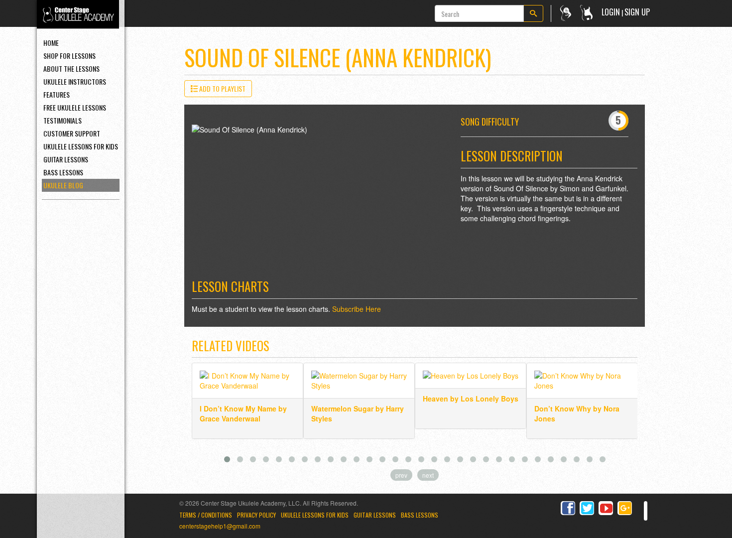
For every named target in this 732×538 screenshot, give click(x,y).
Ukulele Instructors (74, 81)
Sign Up (637, 12)
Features (56, 94)
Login (611, 12)
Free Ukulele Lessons (74, 107)
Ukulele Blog (63, 185)
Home (51, 42)
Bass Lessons (63, 172)
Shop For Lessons (69, 55)
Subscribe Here (356, 309)
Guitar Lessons (65, 159)
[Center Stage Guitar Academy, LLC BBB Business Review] (645, 511)
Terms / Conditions (205, 515)
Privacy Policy (256, 515)
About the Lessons (71, 68)
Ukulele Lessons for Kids (315, 515)
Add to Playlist (221, 88)
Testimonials (62, 120)
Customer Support (71, 133)
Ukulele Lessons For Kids (80, 146)
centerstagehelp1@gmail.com (219, 526)
